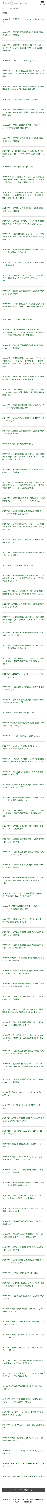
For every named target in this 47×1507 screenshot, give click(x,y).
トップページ (6, 8)
